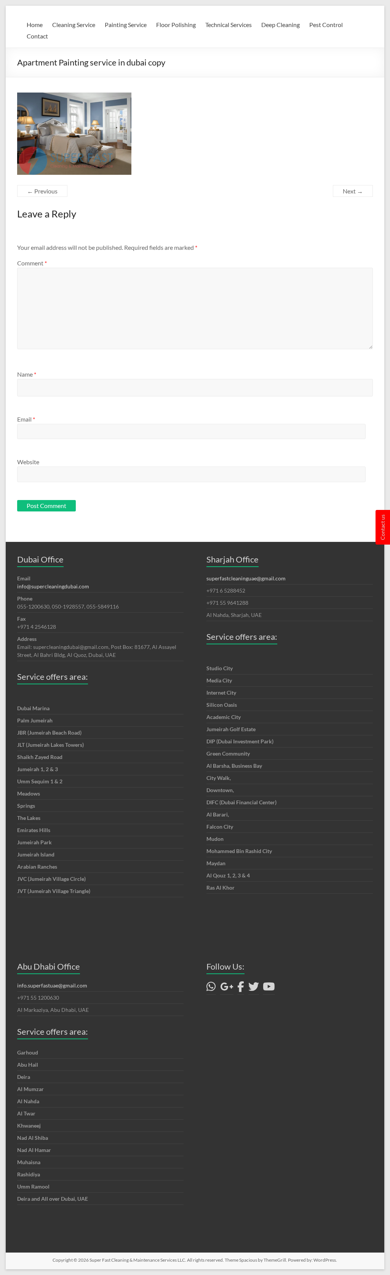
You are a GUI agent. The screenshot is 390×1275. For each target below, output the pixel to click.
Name (26, 374)
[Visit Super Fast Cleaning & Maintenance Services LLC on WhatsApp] (211, 988)
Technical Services (228, 24)
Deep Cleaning (280, 24)
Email (26, 419)
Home (35, 24)
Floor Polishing (176, 24)
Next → (353, 191)
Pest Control (326, 24)
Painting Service (126, 24)
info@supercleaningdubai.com (53, 586)
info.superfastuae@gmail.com (52, 985)
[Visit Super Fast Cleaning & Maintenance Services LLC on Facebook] (240, 988)
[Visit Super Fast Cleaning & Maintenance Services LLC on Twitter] (253, 988)
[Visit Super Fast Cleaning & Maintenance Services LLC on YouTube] (269, 988)
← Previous (42, 191)
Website (28, 461)
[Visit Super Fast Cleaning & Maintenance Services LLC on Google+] (226, 988)
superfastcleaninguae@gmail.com (246, 578)
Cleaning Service (73, 24)
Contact (37, 36)
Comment (32, 263)
